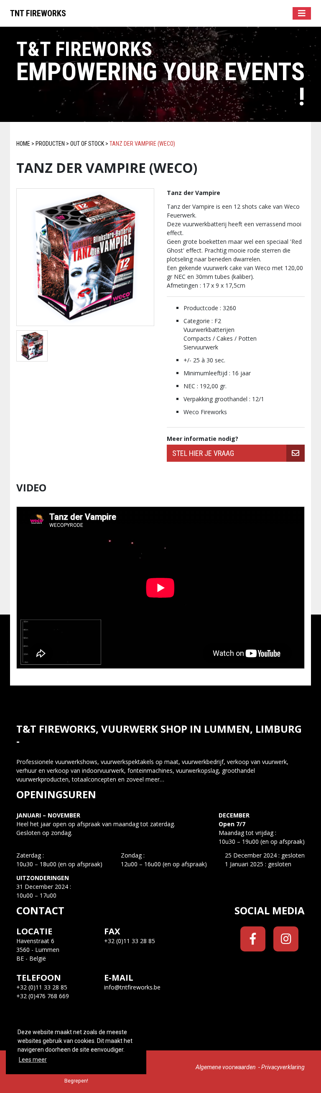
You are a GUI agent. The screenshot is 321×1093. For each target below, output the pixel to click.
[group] (236, 453)
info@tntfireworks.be (132, 987)
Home (23, 143)
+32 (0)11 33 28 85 (41, 987)
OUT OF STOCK (87, 143)
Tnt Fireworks (38, 13)
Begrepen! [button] (76, 1081)
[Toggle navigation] (302, 13)
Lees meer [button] (33, 1059)
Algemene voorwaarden (226, 1067)
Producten (50, 143)
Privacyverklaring (283, 1067)
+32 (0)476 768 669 (42, 996)
